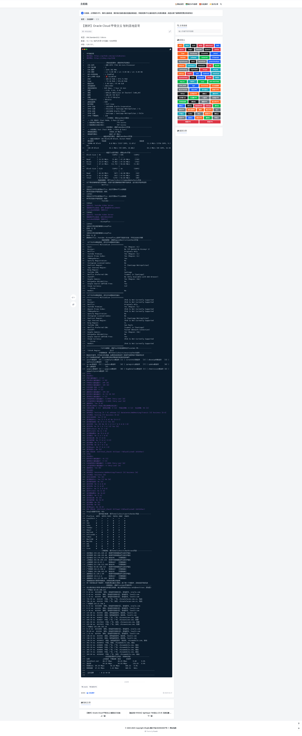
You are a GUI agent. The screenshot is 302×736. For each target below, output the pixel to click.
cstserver (204, 58)
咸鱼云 (204, 94)
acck (193, 45)
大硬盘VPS (215, 98)
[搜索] (221, 4)
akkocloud (209, 45)
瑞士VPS (209, 110)
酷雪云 (208, 118)
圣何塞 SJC (182, 98)
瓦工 (217, 110)
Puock (155, 731)
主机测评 (90, 19)
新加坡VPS (198, 106)
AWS (217, 45)
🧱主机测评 (203, 4)
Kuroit (217, 66)
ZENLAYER (182, 86)
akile (200, 45)
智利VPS (94, 687)
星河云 (217, 106)
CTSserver (215, 58)
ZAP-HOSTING (214, 82)
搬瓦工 (181, 106)
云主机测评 (215, 86)
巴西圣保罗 (182, 102)
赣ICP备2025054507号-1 (159, 728)
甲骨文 (181, 114)
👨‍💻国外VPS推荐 (191, 4)
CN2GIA (182, 58)
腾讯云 (216, 114)
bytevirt (208, 50)
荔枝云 (190, 118)
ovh (197, 74)
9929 (187, 45)
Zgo (193, 86)
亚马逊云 (205, 90)
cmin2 (215, 54)
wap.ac (182, 82)
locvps (205, 70)
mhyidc (215, 70)
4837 (180, 45)
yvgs (202, 82)
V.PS (192, 78)
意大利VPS (215, 102)
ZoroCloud (204, 86)
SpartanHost (183, 78)
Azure (182, 50)
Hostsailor (201, 66)
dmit (193, 62)
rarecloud (216, 74)
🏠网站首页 (179, 4)
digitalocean (183, 62)
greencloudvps (214, 62)
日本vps (208, 106)
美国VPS (208, 114)
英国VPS (181, 118)
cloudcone (193, 54)
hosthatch (191, 66)
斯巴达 (189, 106)
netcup (181, 74)
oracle (85, 687)
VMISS (217, 78)
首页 (82, 19)
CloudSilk (204, 54)
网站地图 (173, 728)
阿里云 (216, 118)
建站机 (193, 102)
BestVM (199, 50)
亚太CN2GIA (183, 90)
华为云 (182, 94)
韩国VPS (188, 122)
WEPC (192, 82)
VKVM (209, 78)
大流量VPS (193, 98)
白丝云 (190, 114)
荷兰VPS (199, 118)
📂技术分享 (214, 4)
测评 (200, 110)
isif (210, 66)
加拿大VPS (215, 90)
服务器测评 (191, 110)
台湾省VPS (193, 94)
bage (190, 50)
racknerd (206, 74)
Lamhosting (183, 70)
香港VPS (210, 122)
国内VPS (215, 94)
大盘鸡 (204, 98)
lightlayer (194, 70)
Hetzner (181, 66)
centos (216, 50)
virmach (201, 78)
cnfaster (193, 58)
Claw (182, 54)
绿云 (199, 114)
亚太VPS (194, 90)
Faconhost (201, 62)
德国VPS (204, 102)
